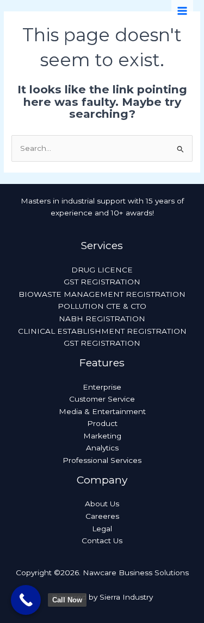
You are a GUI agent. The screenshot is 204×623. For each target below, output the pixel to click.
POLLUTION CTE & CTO (102, 306)
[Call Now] (26, 600)
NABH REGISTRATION (102, 318)
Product (102, 423)
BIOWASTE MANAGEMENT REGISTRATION (102, 294)
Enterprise (102, 387)
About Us (102, 503)
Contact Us (102, 540)
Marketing (102, 435)
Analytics (102, 447)
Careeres (102, 516)
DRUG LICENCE (102, 269)
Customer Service (102, 399)
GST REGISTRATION (102, 281)
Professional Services (102, 460)
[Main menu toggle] (182, 11)
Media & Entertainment (102, 411)
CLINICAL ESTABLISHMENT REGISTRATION (102, 331)
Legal (102, 528)
